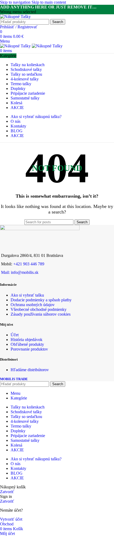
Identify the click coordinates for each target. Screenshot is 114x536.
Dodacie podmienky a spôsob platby (41, 300)
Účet (15, 335)
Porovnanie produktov (29, 349)
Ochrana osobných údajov (33, 304)
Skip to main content (49, 2)
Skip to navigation (16, 2)
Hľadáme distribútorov (30, 369)
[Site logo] (15, 16)
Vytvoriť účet (11, 519)
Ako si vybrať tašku (27, 295)
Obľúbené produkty (27, 344)
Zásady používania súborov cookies (41, 314)
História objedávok (26, 339)
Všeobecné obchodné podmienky (39, 309)
